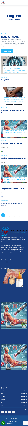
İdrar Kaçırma (19, 132)
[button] (7, 262)
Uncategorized (15, 102)
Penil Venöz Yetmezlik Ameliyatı (14, 134)
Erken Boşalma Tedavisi (9, 70)
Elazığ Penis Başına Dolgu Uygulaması (13, 158)
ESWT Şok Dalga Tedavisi (19, 70)
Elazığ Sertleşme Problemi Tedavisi (12, 189)
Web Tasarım (23, 419)
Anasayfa (10, 19)
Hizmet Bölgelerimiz (8, 72)
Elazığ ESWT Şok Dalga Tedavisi (18, 68)
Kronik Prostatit (16, 72)
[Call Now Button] (3, 423)
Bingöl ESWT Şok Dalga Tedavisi (11, 67)
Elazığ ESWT (5, 80)
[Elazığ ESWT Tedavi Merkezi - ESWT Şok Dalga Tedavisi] (3, 2)
